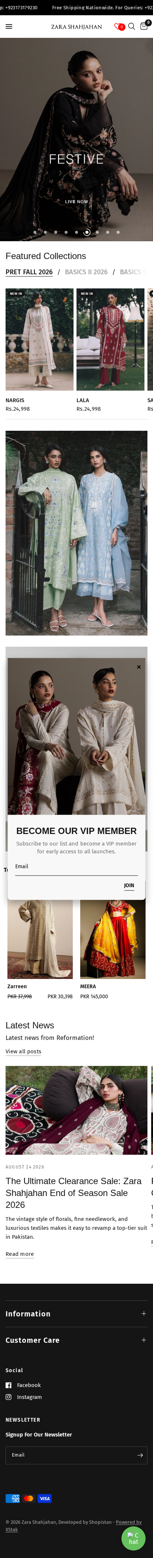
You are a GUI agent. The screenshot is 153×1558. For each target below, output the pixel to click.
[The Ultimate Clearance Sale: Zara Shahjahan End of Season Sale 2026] (76, 1110)
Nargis (15, 400)
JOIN (129, 886)
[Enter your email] (140, 1455)
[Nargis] (40, 339)
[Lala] (110, 339)
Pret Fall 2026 (29, 272)
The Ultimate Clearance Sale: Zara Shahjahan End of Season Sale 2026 (73, 1193)
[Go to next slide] (136, 943)
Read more (20, 1254)
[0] (142, 26)
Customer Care (33, 1340)
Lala (82, 400)
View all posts (23, 1051)
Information (28, 1313)
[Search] (132, 26)
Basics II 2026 (86, 272)
